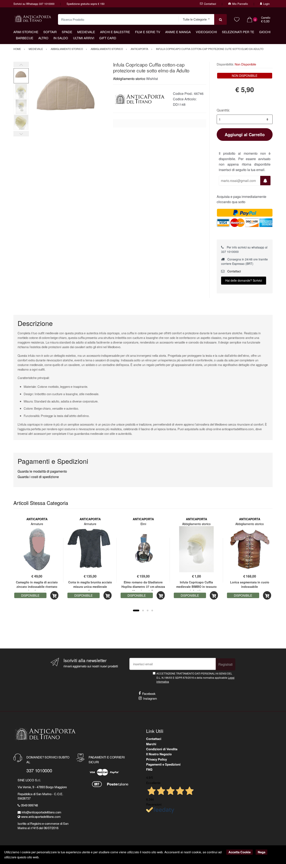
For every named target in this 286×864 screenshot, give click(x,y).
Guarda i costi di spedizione (38, 476)
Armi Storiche (25, 32)
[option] (68, 101)
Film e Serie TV (147, 32)
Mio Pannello (240, 4)
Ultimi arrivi (83, 38)
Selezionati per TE (238, 32)
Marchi (151, 744)
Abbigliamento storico (129, 78)
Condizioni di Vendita (161, 749)
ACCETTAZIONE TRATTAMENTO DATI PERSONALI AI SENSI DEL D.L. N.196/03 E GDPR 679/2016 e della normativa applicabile (195, 677)
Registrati (225, 664)
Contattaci (210, 4)
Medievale (86, 32)
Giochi (265, 32)
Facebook (149, 693)
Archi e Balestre (115, 32)
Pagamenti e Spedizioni (163, 764)
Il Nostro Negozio (159, 754)
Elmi (143, 524)
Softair (50, 32)
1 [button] (136, 610)
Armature (37, 524)
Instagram (150, 698)
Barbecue (24, 38)
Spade (67, 32)
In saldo (60, 38)
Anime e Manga (178, 32)
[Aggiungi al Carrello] (54, 595)
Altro (43, 38)
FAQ (149, 769)
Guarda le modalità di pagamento (42, 471)
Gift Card (107, 38)
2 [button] (143, 610)
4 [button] (152, 610)
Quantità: (223, 110)
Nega (261, 852)
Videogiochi (206, 32)
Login (266, 4)
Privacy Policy (156, 759)
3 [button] (147, 610)
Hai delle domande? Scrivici (243, 280)
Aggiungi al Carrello (245, 134)
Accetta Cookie (239, 852)
